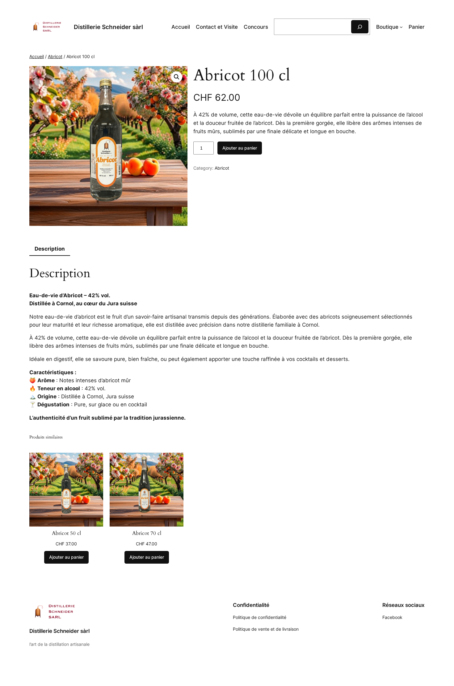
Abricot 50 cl (66, 533)
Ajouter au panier (239, 147)
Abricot (55, 56)
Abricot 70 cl (146, 533)
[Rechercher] (359, 26)
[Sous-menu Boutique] (401, 26)
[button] (176, 77)
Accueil (180, 27)
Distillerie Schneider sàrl (108, 27)
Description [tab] (50, 249)
